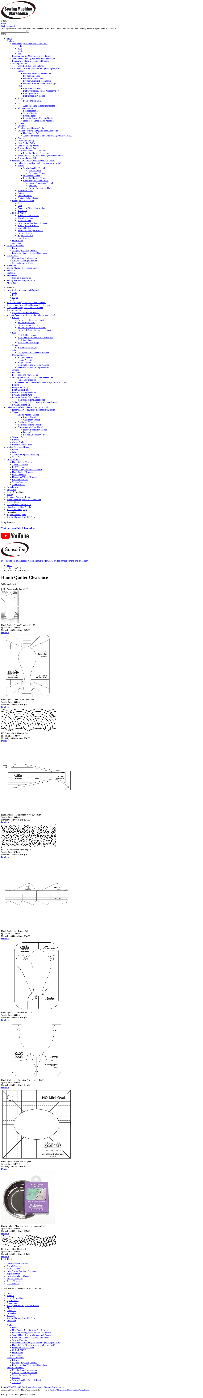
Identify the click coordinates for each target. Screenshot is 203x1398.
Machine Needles (25, 108)
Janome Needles (30, 113)
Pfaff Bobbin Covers (32, 88)
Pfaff (20, 48)
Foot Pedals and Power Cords (31, 128)
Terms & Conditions (15, 245)
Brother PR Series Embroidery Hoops (39, 83)
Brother (21, 71)
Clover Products (25, 195)
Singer (20, 51)
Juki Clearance (24, 238)
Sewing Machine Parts (27, 148)
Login (3, 23)
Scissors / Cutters (25, 190)
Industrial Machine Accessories (36, 153)
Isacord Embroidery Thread (41, 183)
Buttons (21, 193)
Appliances (17, 243)
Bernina (21, 138)
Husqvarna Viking (26, 141)
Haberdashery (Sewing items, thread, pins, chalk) (33, 160)
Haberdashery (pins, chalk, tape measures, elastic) (39, 163)
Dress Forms (17, 240)
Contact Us (11, 273)
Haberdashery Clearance (28, 215)
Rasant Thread (35, 170)
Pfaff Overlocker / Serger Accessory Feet (41, 91)
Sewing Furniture (19, 63)
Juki (19, 103)
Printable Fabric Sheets (28, 198)
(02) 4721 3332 (8, 26)
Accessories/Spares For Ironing (31, 208)
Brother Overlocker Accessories (37, 73)
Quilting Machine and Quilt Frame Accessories (38, 131)
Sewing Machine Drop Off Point (21, 280)
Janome (21, 123)
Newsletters (12, 275)
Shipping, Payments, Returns (24, 250)
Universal (22, 126)
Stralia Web (54, 1390)
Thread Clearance (25, 218)
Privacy (15, 248)
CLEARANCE (19, 213)
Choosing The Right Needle (24, 260)
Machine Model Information (24, 258)
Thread (21, 165)
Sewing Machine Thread (34, 168)
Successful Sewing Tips (22, 263)
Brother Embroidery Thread (41, 188)
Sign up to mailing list (21, 278)
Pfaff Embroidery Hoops (34, 96)
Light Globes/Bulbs (26, 143)
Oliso (20, 205)
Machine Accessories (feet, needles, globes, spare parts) (36, 68)
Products (10, 41)
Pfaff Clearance (24, 220)
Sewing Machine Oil (27, 158)
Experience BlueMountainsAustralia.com (73, 1390)
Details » (5, 632)
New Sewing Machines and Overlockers (30, 43)
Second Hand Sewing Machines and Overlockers (33, 58)
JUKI (20, 46)
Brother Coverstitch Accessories (37, 81)
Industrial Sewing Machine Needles (38, 118)
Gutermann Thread (37, 173)
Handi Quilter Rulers (32, 133)
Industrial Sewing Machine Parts (32, 150)
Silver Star (22, 210)
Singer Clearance (25, 235)
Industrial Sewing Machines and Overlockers (31, 56)
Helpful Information (15, 1367)
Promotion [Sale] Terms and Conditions (29, 253)
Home (9, 38)
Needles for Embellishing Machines (38, 121)
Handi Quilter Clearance (28, 225)
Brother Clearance (26, 233)
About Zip (11, 283)
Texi (20, 53)
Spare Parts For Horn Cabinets (31, 66)
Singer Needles (29, 116)
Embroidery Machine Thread (35, 180)
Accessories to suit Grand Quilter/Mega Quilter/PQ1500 (47, 136)
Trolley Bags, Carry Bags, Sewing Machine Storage (40, 155)
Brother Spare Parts (31, 76)
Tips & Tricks (13, 255)
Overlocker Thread (31, 175)
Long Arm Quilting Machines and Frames (30, 61)
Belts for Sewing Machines (29, 146)
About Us (11, 270)
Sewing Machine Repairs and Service (23, 268)
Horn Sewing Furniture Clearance (32, 223)
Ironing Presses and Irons (23, 200)
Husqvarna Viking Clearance (30, 230)
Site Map (11, 1315)
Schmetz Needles (30, 111)
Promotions (12, 265)
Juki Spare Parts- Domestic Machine (39, 106)
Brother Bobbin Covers (33, 78)
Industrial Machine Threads (35, 178)
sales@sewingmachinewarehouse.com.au (46, 1387)
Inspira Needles (24, 228)
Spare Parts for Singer (32, 101)
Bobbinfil (33, 185)
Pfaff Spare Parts (30, 93)
